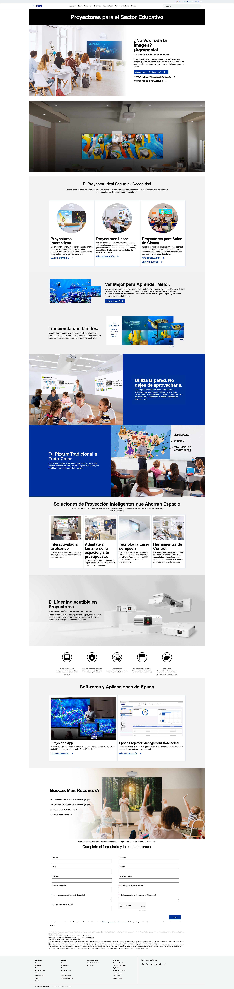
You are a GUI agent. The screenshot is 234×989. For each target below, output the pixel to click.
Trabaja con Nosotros (119, 970)
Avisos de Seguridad (67, 978)
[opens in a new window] (164, 964)
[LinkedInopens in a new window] (155, 964)
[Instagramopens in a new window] (160, 964)
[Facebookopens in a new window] (142, 964)
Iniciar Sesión (198, 1)
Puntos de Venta (40, 970)
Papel (36, 980)
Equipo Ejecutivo (118, 968)
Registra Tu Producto (93, 963)
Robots (37, 973)
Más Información (60, 258)
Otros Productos (66, 975)
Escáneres (38, 968)
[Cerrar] (117, 136)
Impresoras (38, 963)
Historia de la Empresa (119, 965)
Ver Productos (150, 262)
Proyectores (38, 965)
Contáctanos (116, 975)
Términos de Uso (56, 986)
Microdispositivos (40, 975)
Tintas (37, 978)
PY (179, 1)
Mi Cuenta (90, 965)
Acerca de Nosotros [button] (186, 1)
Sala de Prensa (117, 973)
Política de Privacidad (67, 986)
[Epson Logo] (37, 6)
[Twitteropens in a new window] (147, 964)
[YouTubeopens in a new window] (151, 964)
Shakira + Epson (118, 978)
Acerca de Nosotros (118, 963)
